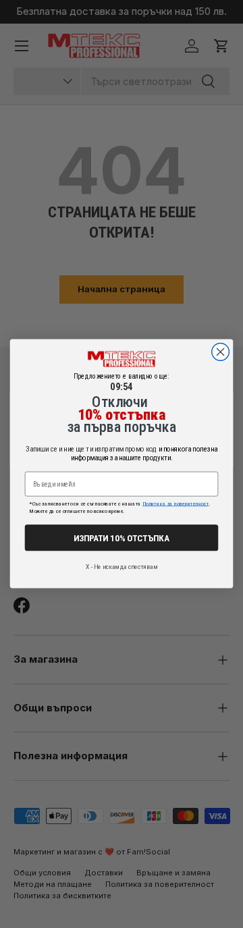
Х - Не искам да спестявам (121, 567)
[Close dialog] (221, 352)
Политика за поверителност (175, 504)
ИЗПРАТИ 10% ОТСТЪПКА (121, 538)
